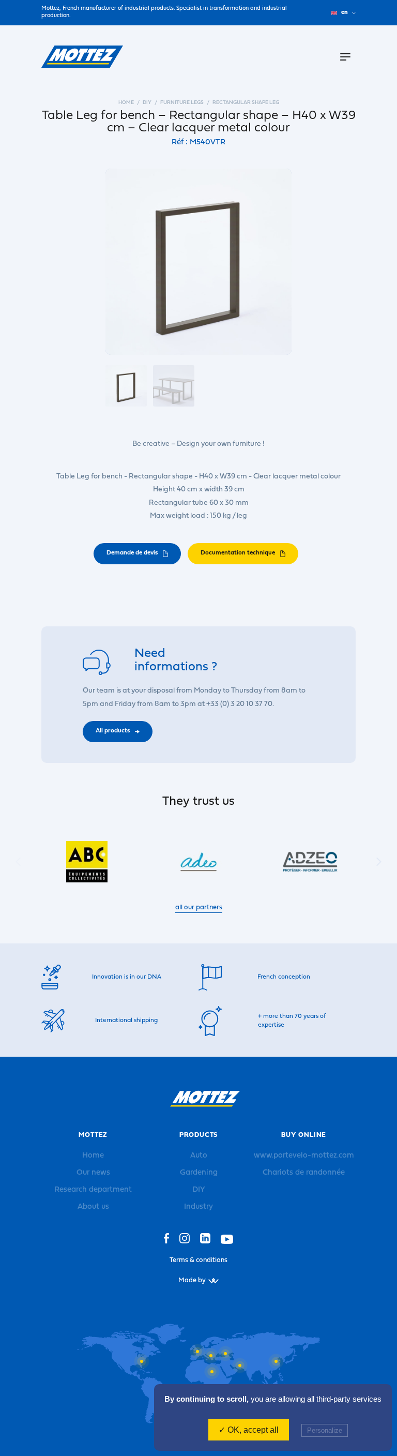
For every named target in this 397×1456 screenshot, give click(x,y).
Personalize (324, 1430)
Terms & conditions (198, 1260)
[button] (378, 861)
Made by (192, 1280)
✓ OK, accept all (249, 1429)
